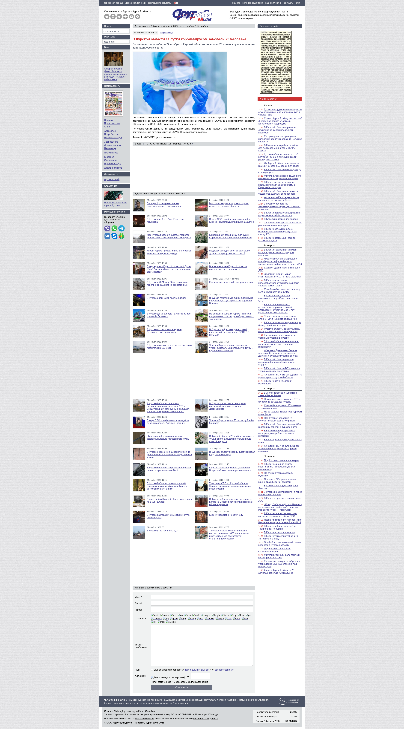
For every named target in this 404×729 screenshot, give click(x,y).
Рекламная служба (114, 211)
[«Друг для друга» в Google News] (137, 16)
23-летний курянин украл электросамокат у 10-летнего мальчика (279, 275)
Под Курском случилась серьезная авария (274, 550)
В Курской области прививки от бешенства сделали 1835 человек (278, 192)
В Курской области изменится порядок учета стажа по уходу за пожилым (277, 252)
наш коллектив (273, 2)
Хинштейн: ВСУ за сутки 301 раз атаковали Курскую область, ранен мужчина (278, 448)
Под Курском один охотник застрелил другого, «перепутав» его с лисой (229, 252)
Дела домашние (113, 145)
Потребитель (111, 134)
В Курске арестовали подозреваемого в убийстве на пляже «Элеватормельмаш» (278, 283)
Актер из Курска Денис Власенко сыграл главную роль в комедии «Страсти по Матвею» (115, 74)
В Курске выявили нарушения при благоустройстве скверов (279, 323)
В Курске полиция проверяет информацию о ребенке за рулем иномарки (276, 433)
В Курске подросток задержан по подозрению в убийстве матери (279, 214)
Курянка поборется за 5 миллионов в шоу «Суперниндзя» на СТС (278, 298)
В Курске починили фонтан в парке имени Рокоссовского (280, 493)
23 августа (269, 388)
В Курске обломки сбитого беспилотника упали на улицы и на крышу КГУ (277, 232)
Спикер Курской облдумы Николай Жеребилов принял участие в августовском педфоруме (280, 121)
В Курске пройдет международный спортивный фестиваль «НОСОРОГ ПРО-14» (229, 332)
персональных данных (196, 669)
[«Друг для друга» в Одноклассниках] (113, 16)
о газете (236, 2)
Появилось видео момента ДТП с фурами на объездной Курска (279, 400)
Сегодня (268, 105)
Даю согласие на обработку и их (194, 669)
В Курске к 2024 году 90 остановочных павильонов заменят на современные (168, 283)
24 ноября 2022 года (174, 193)
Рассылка (109, 36)
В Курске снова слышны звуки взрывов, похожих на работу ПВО (277, 514)
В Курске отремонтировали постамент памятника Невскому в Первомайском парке (276, 185)
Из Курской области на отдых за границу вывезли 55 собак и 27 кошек (278, 164)
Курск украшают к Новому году (226, 514)
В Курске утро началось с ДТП (163, 530)
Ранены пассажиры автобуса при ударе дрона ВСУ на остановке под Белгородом (279, 564)
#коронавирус (166, 33)
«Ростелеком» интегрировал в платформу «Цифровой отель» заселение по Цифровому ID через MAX (280, 261)
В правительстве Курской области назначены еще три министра (228, 267)
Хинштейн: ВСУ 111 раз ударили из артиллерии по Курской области (280, 376)
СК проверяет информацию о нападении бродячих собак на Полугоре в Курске (280, 139)
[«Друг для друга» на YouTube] (131, 16)
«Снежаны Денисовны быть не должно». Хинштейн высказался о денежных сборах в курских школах (278, 353)
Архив (166, 26)
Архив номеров (113, 167)
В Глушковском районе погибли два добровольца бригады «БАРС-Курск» (278, 148)
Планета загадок (113, 137)
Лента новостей (268, 99)
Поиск (107, 26)
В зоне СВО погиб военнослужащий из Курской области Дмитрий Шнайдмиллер (231, 220)
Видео (107, 47)
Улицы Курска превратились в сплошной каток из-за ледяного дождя (169, 252)
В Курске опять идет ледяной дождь (166, 298)
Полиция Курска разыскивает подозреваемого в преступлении (164, 204)
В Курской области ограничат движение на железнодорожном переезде (277, 130)
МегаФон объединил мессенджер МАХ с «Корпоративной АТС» (279, 290)
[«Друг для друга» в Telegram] (119, 16)
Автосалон (110, 131)
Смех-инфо (110, 160)
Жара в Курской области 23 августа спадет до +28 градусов (276, 571)
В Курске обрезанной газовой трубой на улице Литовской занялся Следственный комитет (169, 454)
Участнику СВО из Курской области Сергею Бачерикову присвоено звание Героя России (230, 486)
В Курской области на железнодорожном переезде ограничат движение (279, 206)
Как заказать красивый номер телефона (231, 282)
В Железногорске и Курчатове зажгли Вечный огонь (277, 394)
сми (298, 2)
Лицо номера (111, 152)
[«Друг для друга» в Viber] (107, 228)
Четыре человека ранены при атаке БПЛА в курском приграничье (277, 317)
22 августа (269, 456)
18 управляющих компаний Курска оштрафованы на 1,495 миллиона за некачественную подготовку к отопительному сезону (229, 534)
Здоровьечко (111, 141)
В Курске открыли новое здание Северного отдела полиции (164, 330)
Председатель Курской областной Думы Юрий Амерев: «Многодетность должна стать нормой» (169, 269)
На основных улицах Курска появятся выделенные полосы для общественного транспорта (231, 316)
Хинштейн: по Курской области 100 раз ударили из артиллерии (280, 224)
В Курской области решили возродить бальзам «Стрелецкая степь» (276, 362)
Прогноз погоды (112, 163)
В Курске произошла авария (279, 532)
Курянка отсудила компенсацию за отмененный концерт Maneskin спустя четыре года (280, 112)
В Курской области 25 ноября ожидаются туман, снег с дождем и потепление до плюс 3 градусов (231, 439)
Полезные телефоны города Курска (115, 204)
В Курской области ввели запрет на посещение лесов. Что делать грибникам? (278, 344)
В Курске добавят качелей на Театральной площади (277, 527)
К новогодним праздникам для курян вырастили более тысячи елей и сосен (230, 236)
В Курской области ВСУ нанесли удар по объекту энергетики (279, 369)
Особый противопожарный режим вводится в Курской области (279, 543)
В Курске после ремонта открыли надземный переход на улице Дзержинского (227, 406)
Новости (108, 120)
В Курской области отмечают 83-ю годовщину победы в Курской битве (279, 425)
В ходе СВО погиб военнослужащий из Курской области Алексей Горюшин (168, 421)
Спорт (107, 126)
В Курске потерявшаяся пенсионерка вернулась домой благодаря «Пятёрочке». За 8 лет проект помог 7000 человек (276, 308)
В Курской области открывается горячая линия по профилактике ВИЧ (169, 469)
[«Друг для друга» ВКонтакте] (107, 16)
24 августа (269, 245)
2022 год (177, 26)
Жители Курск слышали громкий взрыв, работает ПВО (279, 556)
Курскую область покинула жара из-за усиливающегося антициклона (279, 330)
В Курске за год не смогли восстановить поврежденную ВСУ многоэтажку (276, 467)
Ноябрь (189, 26)
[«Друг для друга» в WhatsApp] (114, 228)
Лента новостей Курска (147, 26)
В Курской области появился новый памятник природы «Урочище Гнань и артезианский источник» (167, 486)
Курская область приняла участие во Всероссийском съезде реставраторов (230, 469)
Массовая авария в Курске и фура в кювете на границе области (229, 204)
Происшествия (112, 123)
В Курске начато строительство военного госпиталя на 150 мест (169, 346)
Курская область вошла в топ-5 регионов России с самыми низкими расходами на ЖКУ (278, 157)
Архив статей (111, 179)
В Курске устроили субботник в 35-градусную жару (278, 537)
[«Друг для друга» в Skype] (114, 236)
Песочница (110, 148)
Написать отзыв (182, 143)
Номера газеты (112, 85)
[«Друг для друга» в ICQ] (121, 236)
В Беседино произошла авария (281, 219)
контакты (289, 2)
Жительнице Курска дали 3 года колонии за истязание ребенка (278, 198)
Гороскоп (109, 157)
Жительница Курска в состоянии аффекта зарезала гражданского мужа (168, 437)
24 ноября (202, 26)
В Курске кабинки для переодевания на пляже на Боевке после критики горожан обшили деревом (231, 502)
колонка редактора (252, 2)
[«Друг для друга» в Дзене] (125, 16)
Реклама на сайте (269, 26)
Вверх (138, 143)
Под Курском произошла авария (281, 460)
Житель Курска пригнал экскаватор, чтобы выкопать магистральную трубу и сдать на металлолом (231, 348)
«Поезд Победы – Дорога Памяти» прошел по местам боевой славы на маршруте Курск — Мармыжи (280, 507)
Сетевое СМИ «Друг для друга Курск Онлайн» (129, 711)
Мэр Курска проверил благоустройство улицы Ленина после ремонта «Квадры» (169, 236)
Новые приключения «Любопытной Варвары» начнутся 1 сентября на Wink (280, 521)
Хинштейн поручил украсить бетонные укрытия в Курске (276, 336)
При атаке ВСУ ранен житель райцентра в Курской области (277, 480)
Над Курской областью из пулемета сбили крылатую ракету (276, 419)
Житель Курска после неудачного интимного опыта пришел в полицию (279, 177)
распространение (224, 669)
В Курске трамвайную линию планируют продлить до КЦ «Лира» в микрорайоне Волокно (231, 301)
